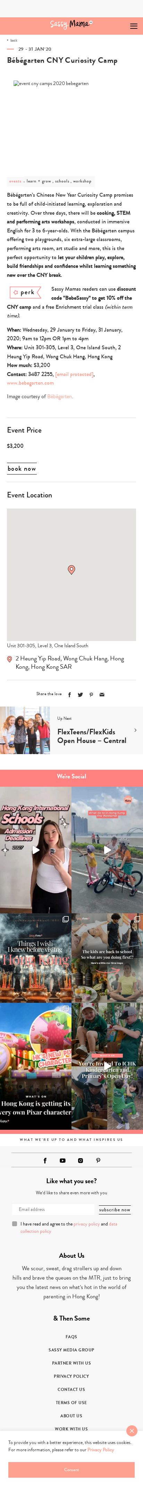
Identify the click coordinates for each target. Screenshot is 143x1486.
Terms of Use (71, 1402)
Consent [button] (71, 1470)
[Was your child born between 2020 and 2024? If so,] (107, 1066)
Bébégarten (59, 396)
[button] (71, 570)
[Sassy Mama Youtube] (62, 1160)
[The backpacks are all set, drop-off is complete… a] (107, 958)
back (13, 40)
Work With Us (71, 1429)
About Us (71, 1416)
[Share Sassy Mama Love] (102, 694)
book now (22, 468)
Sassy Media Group (71, 1350)
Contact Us (71, 1389)
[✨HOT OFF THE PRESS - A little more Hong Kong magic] (36, 1066)
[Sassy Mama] (71, 25)
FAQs (71, 1336)
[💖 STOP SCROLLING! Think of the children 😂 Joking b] (107, 850)
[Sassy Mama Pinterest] (98, 1160)
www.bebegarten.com (30, 383)
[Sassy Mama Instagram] (80, 1160)
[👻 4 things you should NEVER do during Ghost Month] (36, 958)
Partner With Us (71, 1363)
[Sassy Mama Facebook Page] (45, 1160)
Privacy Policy (71, 1376)
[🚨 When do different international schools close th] (36, 850)
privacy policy (87, 1224)
